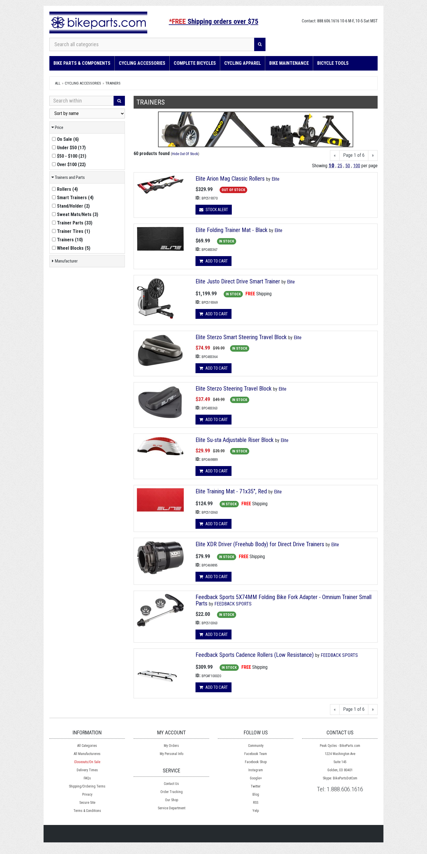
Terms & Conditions (87, 811)
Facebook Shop (256, 762)
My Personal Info (171, 754)
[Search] (259, 44)
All (57, 83)
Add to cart (216, 261)
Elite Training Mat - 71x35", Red (231, 491)
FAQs (87, 778)
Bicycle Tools (333, 63)
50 (347, 165)
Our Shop (171, 800)
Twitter (256, 786)
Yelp (255, 811)
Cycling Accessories (142, 63)
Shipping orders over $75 (213, 21)
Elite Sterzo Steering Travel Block (234, 388)
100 (356, 165)
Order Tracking (171, 792)
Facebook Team (255, 754)
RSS (255, 803)
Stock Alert (216, 209)
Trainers (113, 83)
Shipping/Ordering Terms (87, 786)
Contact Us (171, 784)
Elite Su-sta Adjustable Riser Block (235, 439)
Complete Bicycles (195, 63)
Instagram (255, 770)
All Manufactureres (87, 754)
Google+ (256, 778)
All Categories (87, 746)
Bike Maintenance (289, 63)
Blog (255, 794)
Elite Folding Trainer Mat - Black (231, 229)
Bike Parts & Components (81, 63)
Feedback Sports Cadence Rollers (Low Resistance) (254, 654)
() (68, 139)
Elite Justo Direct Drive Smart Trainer (237, 281)
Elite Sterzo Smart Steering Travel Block (241, 337)
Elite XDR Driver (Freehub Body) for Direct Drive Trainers (259, 544)
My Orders (171, 746)
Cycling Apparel (242, 63)
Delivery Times (87, 770)
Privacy (87, 794)
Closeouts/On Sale (87, 762)
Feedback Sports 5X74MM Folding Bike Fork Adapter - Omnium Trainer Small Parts (283, 600)
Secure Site (87, 803)
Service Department (171, 808)
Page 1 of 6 (354, 155)
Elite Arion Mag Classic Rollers (230, 178)
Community (255, 746)
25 (340, 165)
